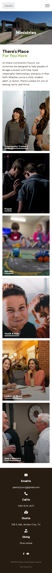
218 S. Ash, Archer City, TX (26, 524)
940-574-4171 (26, 505)
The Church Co (26, 567)
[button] (47, 5)
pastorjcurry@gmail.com (26, 487)
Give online (26, 543)
